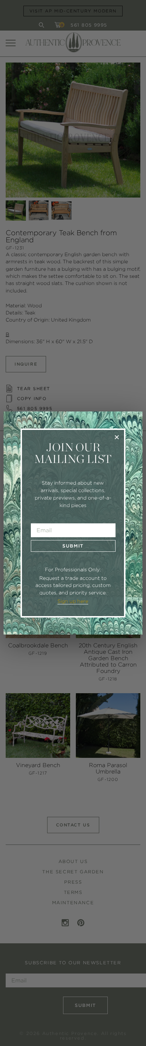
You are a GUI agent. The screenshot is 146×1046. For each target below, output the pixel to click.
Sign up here (72, 601)
